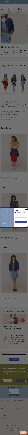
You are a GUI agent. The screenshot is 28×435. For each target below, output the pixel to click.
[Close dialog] (26, 209)
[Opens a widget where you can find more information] (23, 432)
